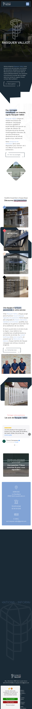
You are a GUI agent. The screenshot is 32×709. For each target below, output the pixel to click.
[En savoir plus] (16, 217)
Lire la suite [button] (8, 435)
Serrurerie (22, 708)
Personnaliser (10, 705)
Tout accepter (10, 699)
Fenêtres (21, 690)
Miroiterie (20, 699)
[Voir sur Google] (4, 441)
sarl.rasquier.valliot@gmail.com (16, 521)
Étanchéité (21, 703)
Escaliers (22, 693)
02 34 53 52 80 (16, 508)
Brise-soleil (21, 697)
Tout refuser (10, 702)
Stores (22, 691)
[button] (2, 434)
